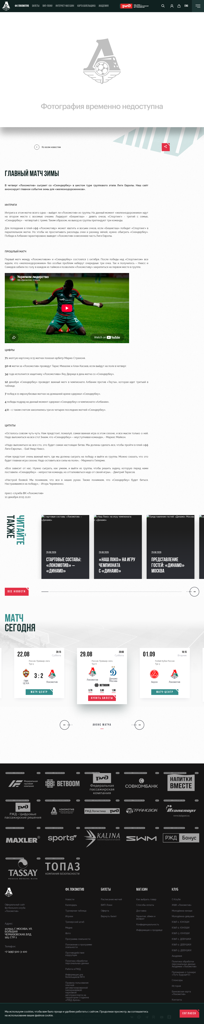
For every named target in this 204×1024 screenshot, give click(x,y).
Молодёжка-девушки (183, 916)
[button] (45, 591)
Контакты (177, 999)
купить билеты (102, 698)
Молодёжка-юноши (182, 910)
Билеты (35, 6)
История (176, 986)
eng (186, 6)
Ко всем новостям (51, 147)
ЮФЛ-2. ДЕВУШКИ (181, 944)
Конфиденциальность (147, 924)
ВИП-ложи (47, 6)
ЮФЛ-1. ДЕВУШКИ (181, 939)
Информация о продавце (149, 930)
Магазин (142, 890)
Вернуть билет (109, 916)
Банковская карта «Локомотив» (181, 992)
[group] (65, 547)
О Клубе (176, 899)
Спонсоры (177, 980)
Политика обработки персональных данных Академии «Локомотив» (184, 964)
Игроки (69, 916)
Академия (104, 6)
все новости (17, 591)
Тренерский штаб (74, 922)
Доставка (141, 910)
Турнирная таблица (75, 910)
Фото (68, 933)
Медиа (68, 927)
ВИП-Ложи (106, 905)
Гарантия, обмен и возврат (145, 917)
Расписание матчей (111, 899)
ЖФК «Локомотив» (182, 905)
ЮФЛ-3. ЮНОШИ (180, 933)
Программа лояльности (77, 939)
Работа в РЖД (73, 969)
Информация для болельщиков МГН (75, 975)
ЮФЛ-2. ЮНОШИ (180, 927)
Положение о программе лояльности (78, 945)
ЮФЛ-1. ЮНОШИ (180, 922)
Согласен (189, 1013)
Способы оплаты (145, 905)
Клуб (175, 890)
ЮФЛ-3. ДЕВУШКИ (181, 950)
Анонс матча (102, 725)
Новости (69, 899)
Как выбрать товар (146, 899)
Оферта (105, 910)
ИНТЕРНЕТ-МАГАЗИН (65, 6)
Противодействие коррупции (74, 953)
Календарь (71, 905)
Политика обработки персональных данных (77, 962)
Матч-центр (39, 692)
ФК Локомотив (22, 6)
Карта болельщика (86, 6)
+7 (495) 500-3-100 (16, 951)
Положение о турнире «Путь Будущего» (184, 973)
